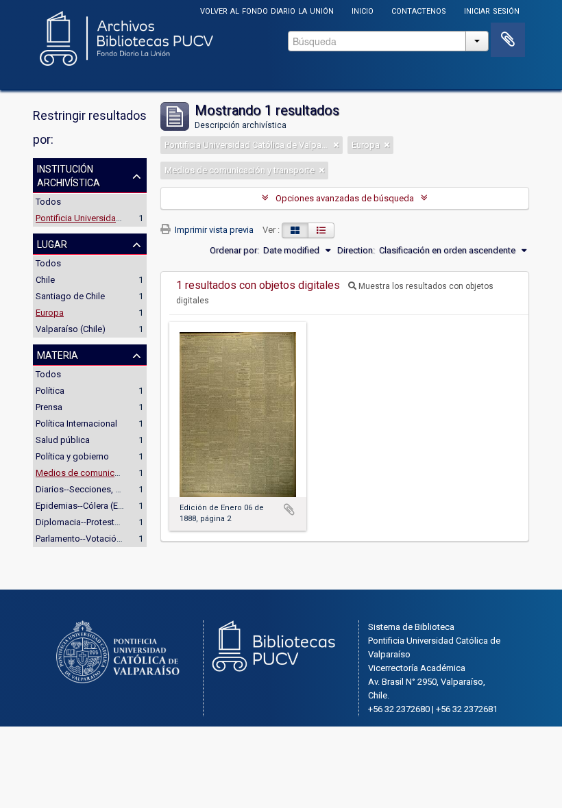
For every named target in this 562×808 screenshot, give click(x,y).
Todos (48, 202)
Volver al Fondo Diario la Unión (267, 9)
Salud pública (63, 440)
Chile (45, 280)
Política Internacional (76, 423)
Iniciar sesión (492, 9)
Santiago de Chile (70, 296)
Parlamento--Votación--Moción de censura (119, 538)
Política (50, 391)
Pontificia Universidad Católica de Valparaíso (124, 218)
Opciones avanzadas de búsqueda (345, 198)
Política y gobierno (72, 456)
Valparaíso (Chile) (71, 329)
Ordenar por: (234, 250)
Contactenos (418, 9)
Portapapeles (508, 40)
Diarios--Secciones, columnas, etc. (104, 489)
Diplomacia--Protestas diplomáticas (107, 522)
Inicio (363, 9)
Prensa (49, 407)
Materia (57, 354)
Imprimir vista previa (213, 230)
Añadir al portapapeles (289, 509)
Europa (50, 312)
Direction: (356, 250)
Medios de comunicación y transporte (111, 473)
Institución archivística (68, 175)
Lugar (52, 243)
